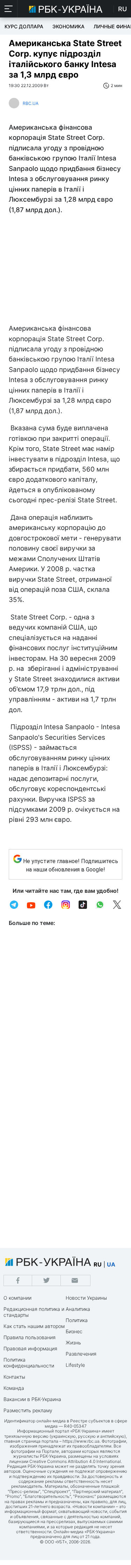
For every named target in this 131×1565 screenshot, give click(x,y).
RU (122, 9)
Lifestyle (75, 1365)
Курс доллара (24, 26)
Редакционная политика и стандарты (33, 1312)
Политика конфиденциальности (28, 1363)
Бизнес (74, 1331)
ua (111, 1264)
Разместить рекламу (27, 1410)
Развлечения (81, 1354)
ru (98, 1264)
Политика (77, 1320)
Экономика (68, 26)
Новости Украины (86, 1298)
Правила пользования (29, 1337)
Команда (13, 1388)
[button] (8, 8)
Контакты (14, 1377)
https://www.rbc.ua (81, 1441)
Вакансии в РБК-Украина (32, 1399)
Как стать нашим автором (34, 1326)
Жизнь (73, 1342)
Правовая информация (30, 1348)
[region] (65, 271)
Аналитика (78, 1309)
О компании (17, 1298)
